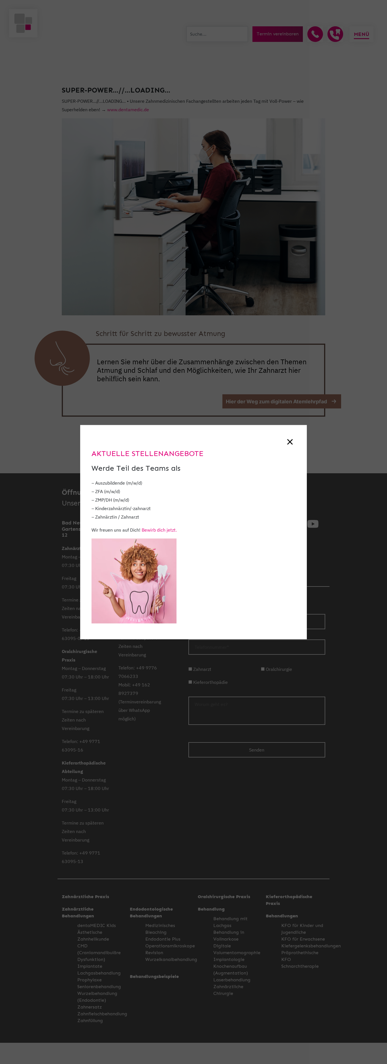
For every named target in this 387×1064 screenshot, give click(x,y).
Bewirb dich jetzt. (159, 529)
